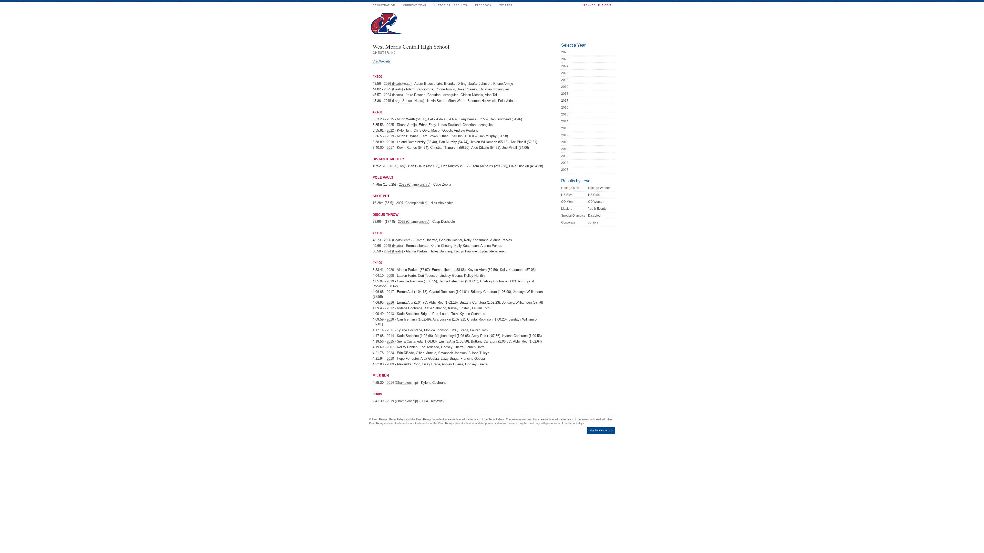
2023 (564, 73)
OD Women (596, 202)
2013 (391, 314)
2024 (391, 353)
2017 (391, 148)
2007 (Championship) (411, 203)
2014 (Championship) (402, 383)
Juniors (593, 222)
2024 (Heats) (393, 95)
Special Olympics (573, 215)
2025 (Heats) (393, 89)
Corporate (568, 222)
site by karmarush (601, 430)
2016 (391, 302)
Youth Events (597, 208)
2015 (391, 119)
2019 (391, 136)
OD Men (567, 202)
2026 (391, 270)
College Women (599, 188)
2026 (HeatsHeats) (398, 84)
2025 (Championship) (414, 184)
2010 (391, 358)
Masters (566, 208)
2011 (391, 330)
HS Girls (594, 195)
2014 (391, 336)
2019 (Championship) (402, 401)
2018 (391, 142)
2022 (391, 130)
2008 (391, 276)
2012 (391, 308)
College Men (570, 188)
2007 (391, 347)
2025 (391, 125)
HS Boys (567, 195)
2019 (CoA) (396, 166)
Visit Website (382, 61)
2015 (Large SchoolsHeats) (404, 101)
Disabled (594, 215)
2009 (391, 364)
